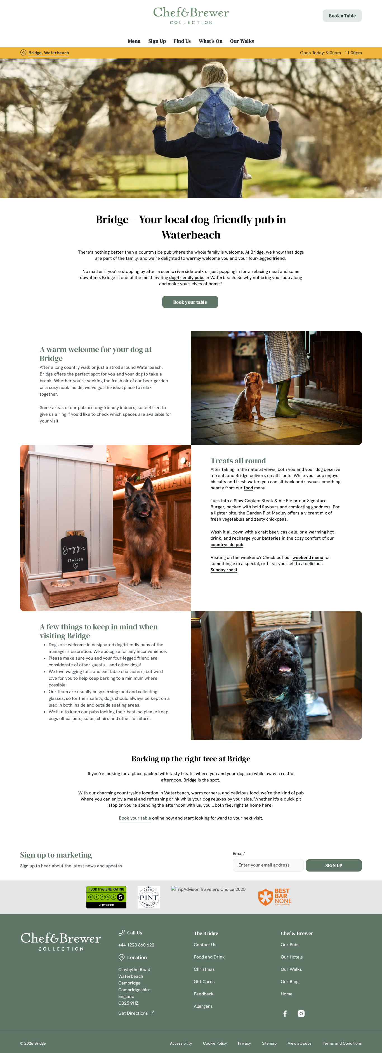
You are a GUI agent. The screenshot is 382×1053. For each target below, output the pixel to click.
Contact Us (205, 945)
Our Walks (291, 969)
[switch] (161, 62)
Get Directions (133, 1013)
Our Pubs (290, 945)
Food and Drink (209, 957)
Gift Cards (204, 981)
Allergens (203, 1006)
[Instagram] (301, 1013)
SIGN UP (334, 865)
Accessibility (181, 1043)
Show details (291, 63)
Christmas (204, 969)
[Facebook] (285, 1013)
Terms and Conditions (342, 1043)
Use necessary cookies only (335, 33)
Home (287, 994)
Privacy (244, 1043)
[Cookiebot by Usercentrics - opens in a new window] (36, 63)
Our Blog (289, 981)
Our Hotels (292, 957)
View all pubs (300, 1043)
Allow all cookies (335, 14)
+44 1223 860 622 (136, 945)
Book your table (190, 302)
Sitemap (269, 1043)
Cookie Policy (215, 1043)
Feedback (204, 994)
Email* (239, 853)
